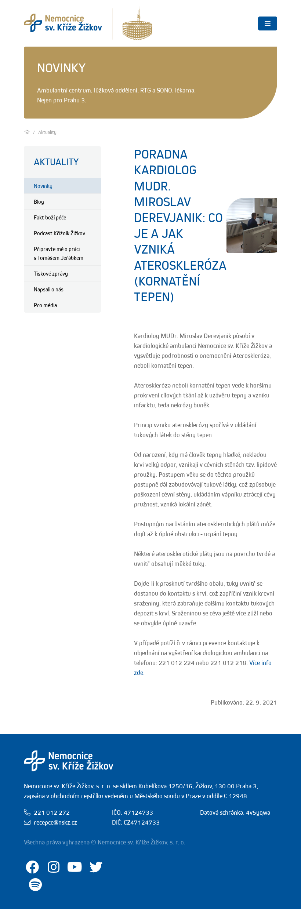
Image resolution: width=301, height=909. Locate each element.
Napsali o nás (49, 289)
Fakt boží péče (50, 217)
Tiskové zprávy (51, 273)
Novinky (43, 185)
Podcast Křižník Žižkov (59, 233)
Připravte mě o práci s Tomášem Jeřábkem (58, 253)
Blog (39, 201)
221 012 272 (52, 812)
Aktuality (56, 161)
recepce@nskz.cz (55, 822)
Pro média (45, 305)
